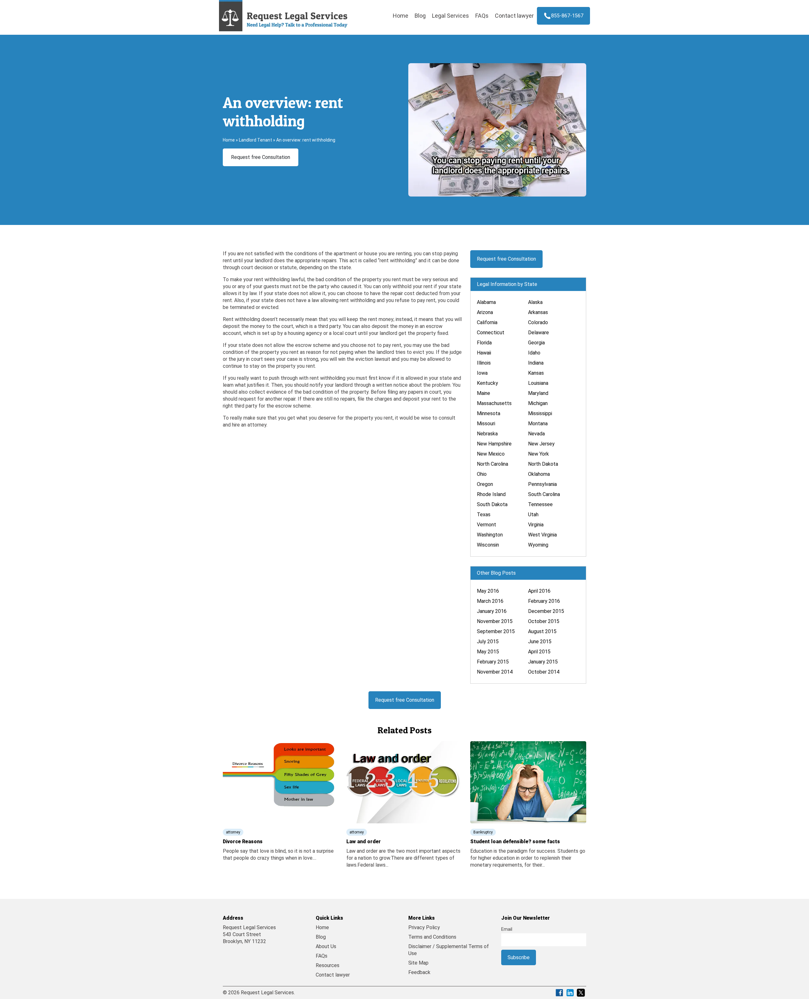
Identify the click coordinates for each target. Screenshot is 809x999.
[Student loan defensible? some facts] (528, 782)
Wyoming (538, 545)
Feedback (419, 972)
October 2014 (543, 672)
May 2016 (488, 591)
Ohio (482, 474)
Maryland (538, 393)
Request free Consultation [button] (260, 157)
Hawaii (484, 353)
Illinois (484, 363)
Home (400, 15)
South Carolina (544, 494)
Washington (490, 535)
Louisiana (538, 383)
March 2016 (490, 601)
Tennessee (540, 504)
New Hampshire (494, 444)
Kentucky (487, 383)
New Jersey (541, 444)
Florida (484, 343)
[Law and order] (404, 782)
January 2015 (543, 662)
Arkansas (538, 312)
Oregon (485, 484)
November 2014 (495, 672)
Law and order (363, 842)
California (487, 322)
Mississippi (540, 413)
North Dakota (543, 464)
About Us (326, 946)
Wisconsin (488, 545)
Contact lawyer (514, 15)
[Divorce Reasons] (281, 782)
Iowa (482, 373)
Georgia (536, 343)
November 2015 (495, 621)
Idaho (534, 353)
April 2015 (539, 652)
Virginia (536, 525)
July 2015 (488, 642)
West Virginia (542, 535)
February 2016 (544, 601)
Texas (483, 515)
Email (506, 929)
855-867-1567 (567, 16)
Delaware (538, 333)
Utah (533, 515)
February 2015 (493, 662)
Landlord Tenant (255, 139)
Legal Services (450, 15)
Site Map (418, 963)
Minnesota (488, 413)
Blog (420, 15)
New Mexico (491, 454)
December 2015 (546, 611)
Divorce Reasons (243, 842)
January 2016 (492, 611)
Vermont (486, 525)
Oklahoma (539, 474)
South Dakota (492, 504)
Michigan (538, 403)
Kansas (536, 373)
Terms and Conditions (432, 937)
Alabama (486, 302)
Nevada (536, 434)
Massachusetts (494, 403)
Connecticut (490, 333)
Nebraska (487, 434)
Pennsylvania (542, 484)
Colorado (538, 322)
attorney (233, 832)
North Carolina (492, 464)
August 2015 (542, 631)
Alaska (535, 302)
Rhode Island (491, 494)
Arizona (485, 312)
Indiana (536, 363)
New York (538, 454)
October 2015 (543, 621)
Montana (538, 424)
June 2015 (539, 642)
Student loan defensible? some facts (515, 842)
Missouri (486, 424)
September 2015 (496, 631)
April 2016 (539, 591)
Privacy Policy (424, 927)
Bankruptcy (483, 832)
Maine (483, 393)
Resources (327, 965)
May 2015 (488, 652)
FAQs (482, 15)
